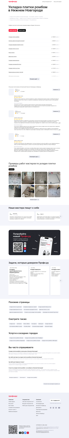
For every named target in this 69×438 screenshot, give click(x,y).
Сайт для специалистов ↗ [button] (28, 401)
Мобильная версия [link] (13, 411)
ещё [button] (26, 283)
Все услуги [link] (11, 403)
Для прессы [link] (38, 407)
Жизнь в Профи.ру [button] (40, 413)
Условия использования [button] (14, 407)
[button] (56, 90)
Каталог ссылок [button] (12, 409)
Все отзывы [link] (11, 405)
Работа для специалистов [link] (28, 405)
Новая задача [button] (12, 401)
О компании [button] (39, 401)
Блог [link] (37, 415)
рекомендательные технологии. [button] (42, 431)
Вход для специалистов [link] (27, 403)
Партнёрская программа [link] (41, 409)
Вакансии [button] (38, 411)
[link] (13, 30)
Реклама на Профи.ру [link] (41, 405)
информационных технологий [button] (42, 428)
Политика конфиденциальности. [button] (42, 432)
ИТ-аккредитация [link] (40, 403)
